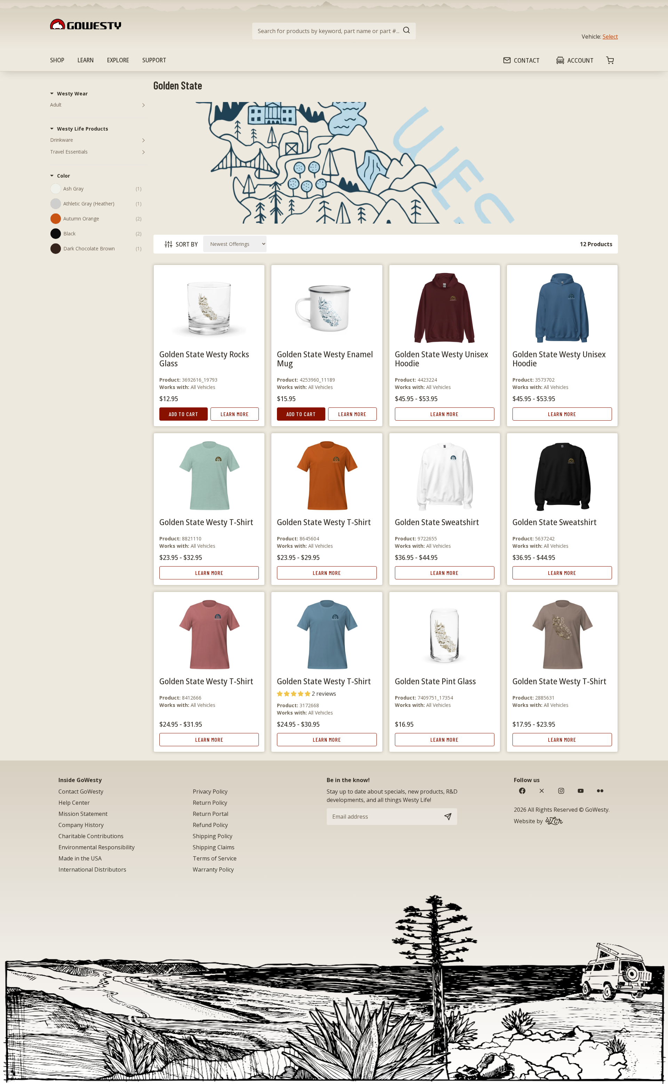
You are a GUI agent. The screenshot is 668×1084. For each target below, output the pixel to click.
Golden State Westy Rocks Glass (204, 358)
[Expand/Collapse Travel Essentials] (143, 152)
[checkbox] (102, 188)
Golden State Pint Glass (435, 681)
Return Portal (210, 814)
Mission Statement (83, 814)
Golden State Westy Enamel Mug (325, 358)
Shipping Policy (212, 836)
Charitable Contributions (91, 836)
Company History (81, 825)
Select (610, 36)
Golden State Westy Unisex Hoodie (441, 358)
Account (580, 60)
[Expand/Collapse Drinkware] (143, 140)
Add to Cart (183, 414)
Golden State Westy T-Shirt (206, 522)
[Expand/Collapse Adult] (143, 105)
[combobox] (334, 31)
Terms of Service (215, 858)
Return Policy (210, 802)
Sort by (187, 244)
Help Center (74, 802)
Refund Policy (210, 825)
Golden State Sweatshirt (437, 522)
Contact (527, 60)
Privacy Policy (210, 791)
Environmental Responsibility (96, 847)
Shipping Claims (213, 847)
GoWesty (597, 809)
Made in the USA (80, 858)
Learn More (235, 414)
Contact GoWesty (80, 791)
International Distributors (92, 869)
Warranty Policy (213, 869)
